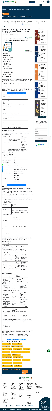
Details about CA (26, 351)
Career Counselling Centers (21, 387)
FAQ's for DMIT (37, 385)
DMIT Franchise (32, 4)
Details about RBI (18, 365)
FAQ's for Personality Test (39, 391)
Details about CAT (6, 346)
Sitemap (11, 406)
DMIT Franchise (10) (29, 21)
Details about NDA (6, 351)
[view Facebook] (22, 380)
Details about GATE (6, 354)
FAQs (35, 393)
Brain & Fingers (13, 392)
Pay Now (4, 396)
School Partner (30, 405)
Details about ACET (16, 354)
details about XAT (17, 360)
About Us (5, 405)
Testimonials (18, 405)
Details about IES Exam (7, 360)
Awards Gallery (5, 406)
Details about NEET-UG (7, 349)
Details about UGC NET (18, 357)
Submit (41, 141)
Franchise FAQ (37, 392)
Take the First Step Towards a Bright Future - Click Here (16, 93)
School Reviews (13, 389)
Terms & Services (31, 409)
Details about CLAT (17, 349)
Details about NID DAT (7, 357)
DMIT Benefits (13, 394)
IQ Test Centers (21, 389)
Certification (24, 405)
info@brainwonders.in (45, 403)
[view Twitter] (41, 2)
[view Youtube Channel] (45, 2)
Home (5, 3)
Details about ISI (27, 349)
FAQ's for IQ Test (37, 386)
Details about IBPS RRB (7, 362)
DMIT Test (12, 393)
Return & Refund (38, 409)
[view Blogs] (21, 380)
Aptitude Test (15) (6, 21)
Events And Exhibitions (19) (44, 21)
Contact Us (44, 4)
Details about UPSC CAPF (8, 365)
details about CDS (26, 360)
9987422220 (44, 402)
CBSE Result (5, 388)
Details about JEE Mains (17, 343)
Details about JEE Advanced (17, 346)
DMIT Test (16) (36, 21)
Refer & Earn (5, 387)
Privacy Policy (45, 409)
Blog (41, 3)
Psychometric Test (19, 4)
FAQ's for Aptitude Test (38, 387)
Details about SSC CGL (16, 351)
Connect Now (5, 13)
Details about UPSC (6, 343)
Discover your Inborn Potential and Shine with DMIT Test (16, 339)
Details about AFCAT (18, 362)
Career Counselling (11, 4)
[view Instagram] (43, 2)
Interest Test (26, 4)
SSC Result (5, 386)
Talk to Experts (32, 1)
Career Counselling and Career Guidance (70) (18, 21)
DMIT (8, 3)
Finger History (13, 398)
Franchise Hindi (13, 395)
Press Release (13, 388)
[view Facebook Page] (39, 2)
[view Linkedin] (30, 380)
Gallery (37, 3)
